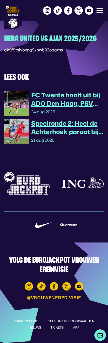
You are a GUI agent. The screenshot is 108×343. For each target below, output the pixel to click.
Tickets (57, 327)
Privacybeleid (26, 321)
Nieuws (35, 327)
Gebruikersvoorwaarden (71, 321)
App (76, 327)
